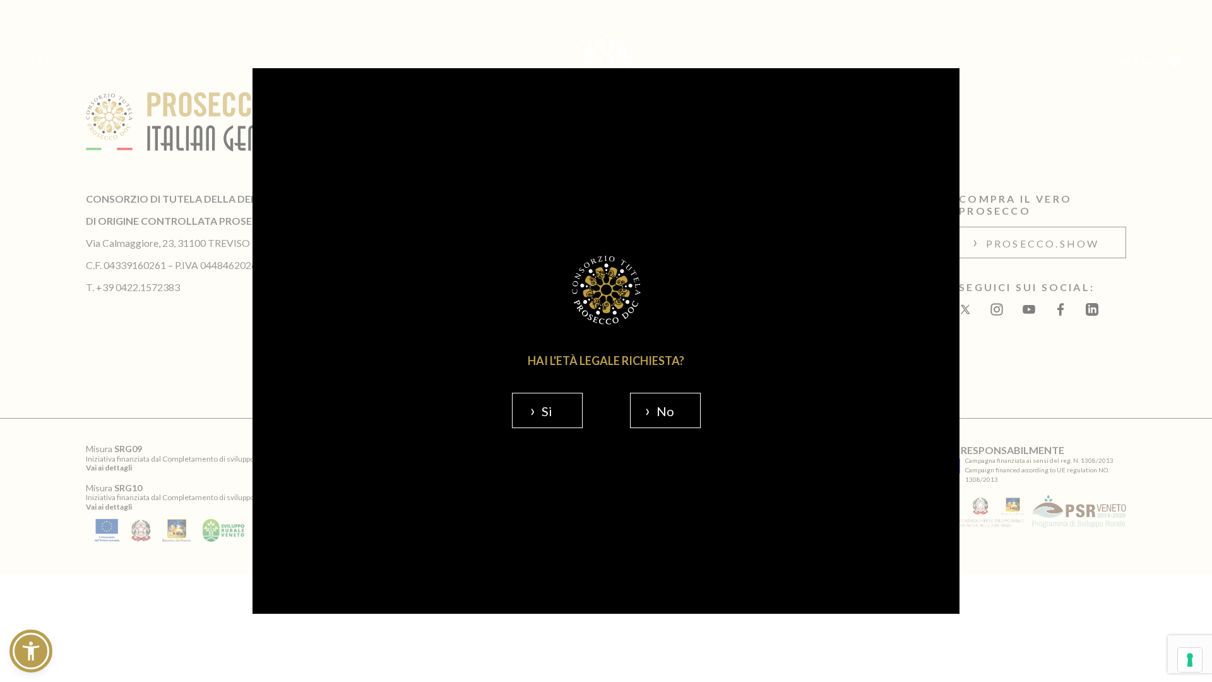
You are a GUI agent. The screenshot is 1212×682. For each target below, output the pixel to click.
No (665, 411)
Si (547, 411)
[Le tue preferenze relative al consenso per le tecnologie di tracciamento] (1190, 660)
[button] (31, 651)
